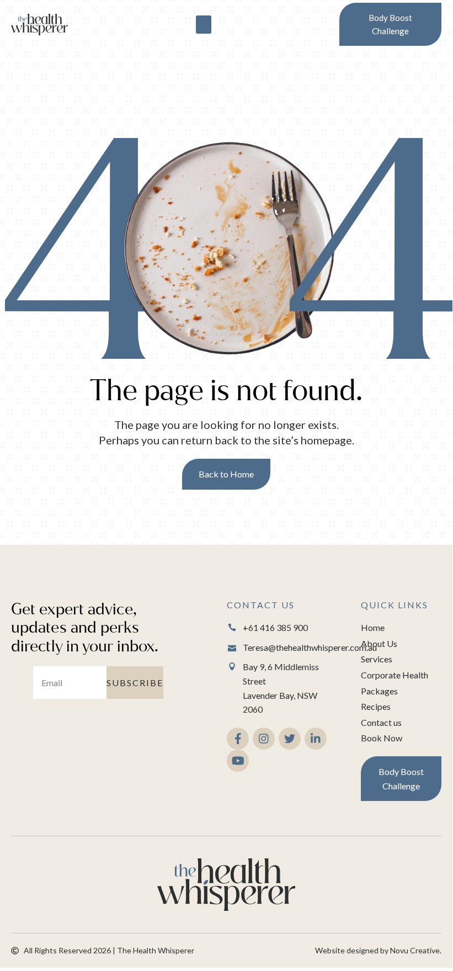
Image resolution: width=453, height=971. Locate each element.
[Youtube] (238, 761)
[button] (203, 24)
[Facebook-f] (238, 739)
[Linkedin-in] (316, 739)
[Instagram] (264, 739)
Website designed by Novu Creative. (378, 950)
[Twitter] (290, 739)
